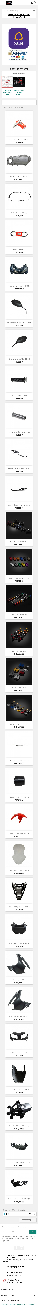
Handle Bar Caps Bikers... (19, 542)
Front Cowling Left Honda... (19, 1016)
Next (32, 1214)
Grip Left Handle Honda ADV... (19, 432)
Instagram (21, 1248)
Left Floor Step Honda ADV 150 (19, 1199)
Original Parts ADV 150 (7, 92)
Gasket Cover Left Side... (19, 213)
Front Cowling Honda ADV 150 (19, 907)
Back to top (28, 1220)
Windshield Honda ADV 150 (19, 870)
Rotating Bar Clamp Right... (19, 578)
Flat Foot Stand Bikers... (19, 688)
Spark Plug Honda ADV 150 (19, 140)
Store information (10, 1301)
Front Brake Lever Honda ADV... (19, 469)
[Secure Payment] (19, 44)
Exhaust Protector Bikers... (19, 651)
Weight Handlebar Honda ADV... (19, 797)
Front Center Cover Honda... (19, 1053)
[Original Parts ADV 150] (7, 83)
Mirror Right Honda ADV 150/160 (19, 322)
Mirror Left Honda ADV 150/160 (19, 359)
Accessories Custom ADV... (19, 92)
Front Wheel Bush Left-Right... (19, 724)
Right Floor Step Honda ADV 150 (19, 1162)
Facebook (16, 1248)
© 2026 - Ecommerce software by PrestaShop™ (18, 1304)
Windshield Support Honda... (19, 1126)
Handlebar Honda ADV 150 (19, 761)
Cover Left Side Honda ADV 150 (19, 176)
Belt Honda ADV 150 (19, 249)
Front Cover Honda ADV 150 (19, 943)
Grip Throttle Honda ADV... (19, 395)
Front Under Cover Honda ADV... (19, 1089)
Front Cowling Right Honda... (19, 980)
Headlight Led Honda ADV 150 (19, 286)
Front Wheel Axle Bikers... (19, 615)
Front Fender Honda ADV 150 (19, 834)
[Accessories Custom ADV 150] (19, 83)
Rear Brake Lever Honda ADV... (19, 505)
